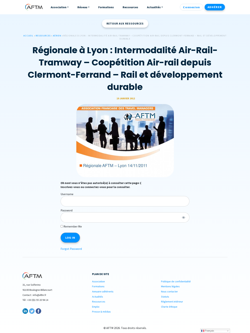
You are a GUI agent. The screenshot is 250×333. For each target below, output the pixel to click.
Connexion (191, 7)
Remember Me (72, 226)
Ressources (43, 35)
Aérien (57, 35)
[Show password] (183, 217)
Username (67, 194)
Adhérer (215, 7)
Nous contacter (169, 291)
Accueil (28, 35)
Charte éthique (169, 306)
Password (66, 210)
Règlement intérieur (172, 301)
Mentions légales (170, 286)
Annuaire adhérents (102, 291)
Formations (98, 286)
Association (98, 281)
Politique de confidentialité (176, 281)
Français (209, 330)
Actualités (97, 296)
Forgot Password (71, 249)
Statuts (165, 296)
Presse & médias (101, 311)
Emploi (95, 306)
